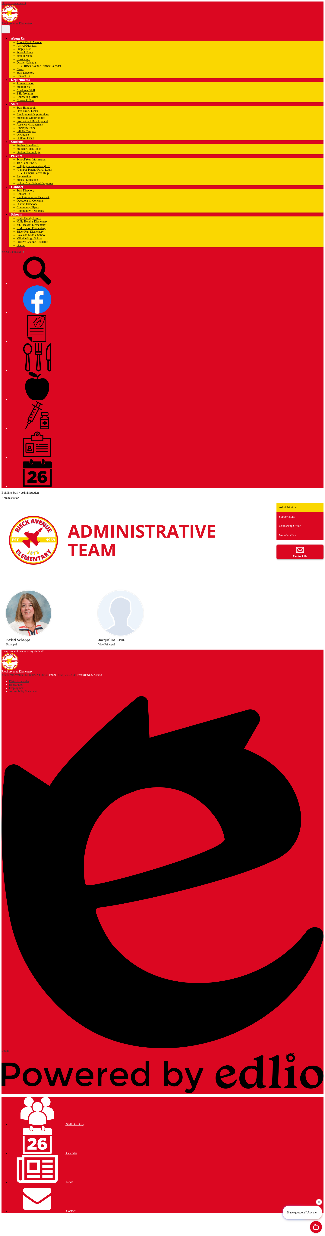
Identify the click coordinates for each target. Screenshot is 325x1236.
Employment (16, 688)
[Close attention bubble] (319, 1201)
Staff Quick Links (27, 111)
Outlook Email (25, 138)
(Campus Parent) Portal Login (34, 169)
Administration (25, 83)
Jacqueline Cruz (111, 640)
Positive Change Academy (32, 241)
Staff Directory (25, 72)
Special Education (27, 179)
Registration (24, 176)
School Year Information (31, 159)
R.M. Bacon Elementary (31, 228)
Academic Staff (26, 90)
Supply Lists (24, 49)
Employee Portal (26, 127)
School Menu (25, 55)
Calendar (71, 1153)
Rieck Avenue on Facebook (33, 197)
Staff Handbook (26, 107)
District (21, 245)
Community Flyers (28, 207)
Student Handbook (28, 145)
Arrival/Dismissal (27, 45)
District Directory (27, 204)
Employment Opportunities (33, 114)
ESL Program (25, 93)
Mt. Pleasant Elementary (31, 224)
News (20, 69)
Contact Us (23, 76)
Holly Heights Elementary (32, 221)
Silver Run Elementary (30, 231)
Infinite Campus (26, 131)
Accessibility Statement (23, 691)
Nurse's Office (25, 100)
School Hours (25, 52)
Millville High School (29, 238)
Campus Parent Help (36, 173)
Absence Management (30, 124)
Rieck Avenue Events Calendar (42, 65)
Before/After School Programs (35, 183)
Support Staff (24, 86)
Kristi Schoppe (18, 640)
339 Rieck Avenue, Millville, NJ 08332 (25, 674)
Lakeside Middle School (31, 235)
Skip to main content (14, 3)
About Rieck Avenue (29, 42)
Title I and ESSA (27, 162)
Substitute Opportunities (31, 117)
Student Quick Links (29, 148)
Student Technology (28, 152)
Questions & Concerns (30, 200)
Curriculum (23, 59)
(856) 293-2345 (67, 674)
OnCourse (23, 134)
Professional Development (32, 121)
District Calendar (27, 62)
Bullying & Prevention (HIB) (34, 166)
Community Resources (30, 210)
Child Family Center (29, 218)
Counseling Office (27, 96)
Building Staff (10, 492)
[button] (18, 38)
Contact (70, 1211)
